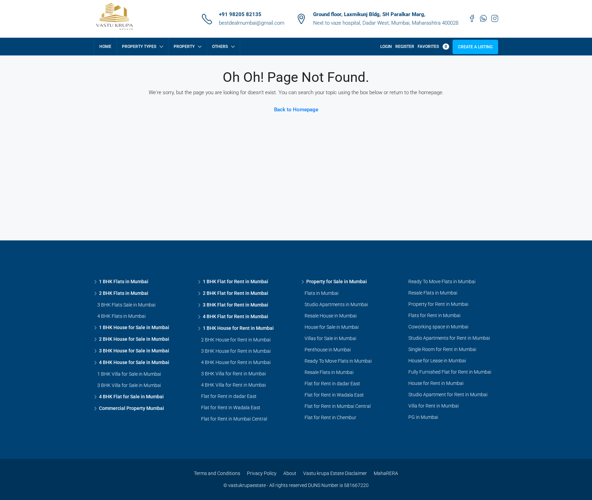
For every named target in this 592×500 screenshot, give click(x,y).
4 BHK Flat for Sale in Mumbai (131, 396)
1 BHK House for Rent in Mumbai (238, 328)
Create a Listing (475, 47)
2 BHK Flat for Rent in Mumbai (235, 293)
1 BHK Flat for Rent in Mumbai (235, 281)
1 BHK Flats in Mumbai (123, 281)
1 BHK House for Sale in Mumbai (134, 327)
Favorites (432, 46)
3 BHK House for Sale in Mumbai (134, 350)
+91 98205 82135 (240, 14)
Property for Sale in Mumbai (336, 281)
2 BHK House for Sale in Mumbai (134, 339)
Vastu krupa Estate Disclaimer (335, 473)
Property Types (139, 46)
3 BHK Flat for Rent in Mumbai (235, 305)
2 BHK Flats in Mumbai (123, 293)
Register (404, 46)
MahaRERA (386, 473)
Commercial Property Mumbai (131, 408)
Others (220, 46)
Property (184, 46)
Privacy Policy (261, 473)
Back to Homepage (296, 110)
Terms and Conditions (217, 473)
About (289, 473)
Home (105, 46)
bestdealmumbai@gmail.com (251, 23)
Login (386, 46)
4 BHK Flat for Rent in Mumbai (235, 316)
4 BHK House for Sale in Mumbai (134, 362)
